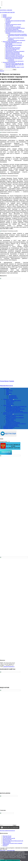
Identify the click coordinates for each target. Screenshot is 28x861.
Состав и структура (7, 17)
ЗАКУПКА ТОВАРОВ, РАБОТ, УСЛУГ (14, 67)
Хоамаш (4, 15)
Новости (2, 70)
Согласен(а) (3, 860)
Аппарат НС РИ (9, 25)
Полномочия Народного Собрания (13, 30)
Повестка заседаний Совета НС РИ (13, 55)
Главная (4, 14)
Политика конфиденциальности (7, 830)
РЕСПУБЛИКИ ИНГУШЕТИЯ (7, 12)
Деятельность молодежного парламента (17, 34)
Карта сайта (3, 850)
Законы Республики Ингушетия (12, 47)
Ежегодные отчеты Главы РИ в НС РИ (14, 63)
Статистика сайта (11, 850)
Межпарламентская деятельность (16, 61)
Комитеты (7, 23)
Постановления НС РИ (10, 50)
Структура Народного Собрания (13, 26)
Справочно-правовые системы (12, 53)
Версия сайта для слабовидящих (11, 827)
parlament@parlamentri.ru (8, 666)
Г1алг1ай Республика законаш (12, 48)
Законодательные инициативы (12, 52)
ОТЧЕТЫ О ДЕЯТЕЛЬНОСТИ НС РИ (14, 64)
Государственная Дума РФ (9, 838)
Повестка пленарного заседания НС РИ (14, 56)
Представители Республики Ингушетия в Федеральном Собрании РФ (15, 29)
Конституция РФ (7, 842)
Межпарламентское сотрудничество (13, 58)
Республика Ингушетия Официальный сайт (13, 840)
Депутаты (7, 19)
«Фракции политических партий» (13, 24)
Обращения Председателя (6, 385)
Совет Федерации (7, 837)
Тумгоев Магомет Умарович (7, 381)
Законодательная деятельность (10, 41)
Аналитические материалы (9, 62)
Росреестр (5, 845)
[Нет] (20, 860)
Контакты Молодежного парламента (16, 40)
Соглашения (11, 59)
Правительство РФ (7, 839)
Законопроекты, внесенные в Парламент (14, 51)
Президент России (7, 835)
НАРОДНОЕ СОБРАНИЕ (6, 10)
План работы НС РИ (10, 65)
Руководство (8, 18)
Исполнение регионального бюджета (14, 57)
